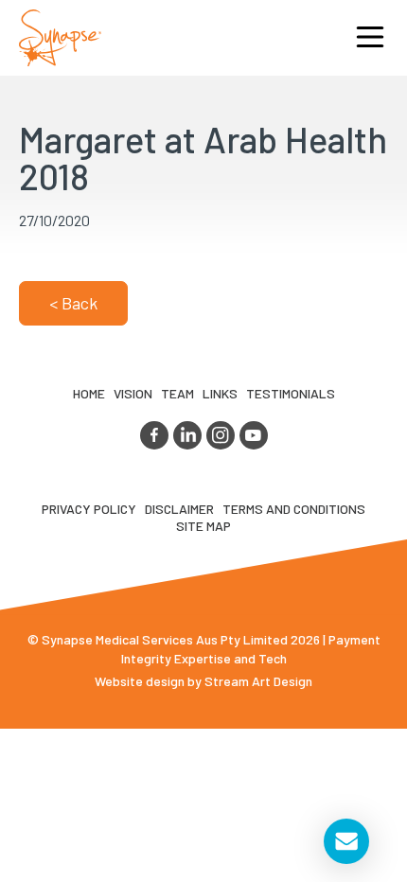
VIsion (133, 393)
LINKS (220, 393)
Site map (203, 526)
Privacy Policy (89, 509)
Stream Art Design (258, 681)
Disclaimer (179, 509)
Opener (370, 38)
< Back (73, 302)
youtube (253, 435)
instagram (220, 435)
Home (89, 393)
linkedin (187, 435)
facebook (154, 435)
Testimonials (290, 393)
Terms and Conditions (293, 509)
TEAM (177, 393)
